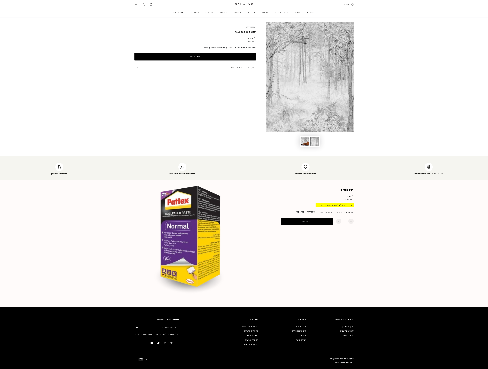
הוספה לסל (195, 57)
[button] (151, 5)
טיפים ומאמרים (299, 331)
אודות (303, 335)
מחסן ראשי (348, 335)
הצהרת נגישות (251, 340)
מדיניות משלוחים (250, 326)
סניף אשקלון (348, 326)
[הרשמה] (136, 327)
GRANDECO (251, 27)
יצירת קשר (301, 340)
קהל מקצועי (300, 326)
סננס (346, 359)
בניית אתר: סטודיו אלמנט (344, 363)
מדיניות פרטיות (251, 331)
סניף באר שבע (347, 331)
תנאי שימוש (252, 335)
